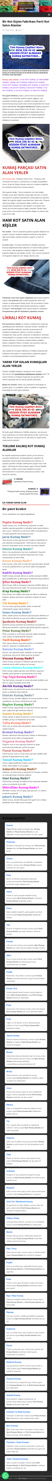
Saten (9, 892)
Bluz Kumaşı (12, 1426)
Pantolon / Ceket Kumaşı (17, 1442)
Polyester (10, 842)
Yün (8, 925)
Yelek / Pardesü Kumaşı (17, 1459)
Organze (10, 1138)
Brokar (9, 1052)
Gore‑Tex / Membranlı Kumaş (19, 1202)
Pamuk (9, 825)
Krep (8, 875)
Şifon (8, 955)
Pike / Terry (11, 1249)
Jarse (8, 1088)
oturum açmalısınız (27, 514)
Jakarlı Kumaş (12, 1036)
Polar (8, 1005)
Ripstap (10, 1312)
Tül (7, 1121)
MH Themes (23, 1478)
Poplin (9, 1263)
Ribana (9, 1105)
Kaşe (8, 1279)
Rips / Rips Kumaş (14, 1296)
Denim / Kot (11, 989)
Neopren (10, 1188)
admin (20, 30)
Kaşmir (9, 941)
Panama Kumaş (13, 1379)
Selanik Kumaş (13, 1395)
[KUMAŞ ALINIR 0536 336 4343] (26, 11)
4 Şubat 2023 (9, 30)
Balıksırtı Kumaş (13, 1362)
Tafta (8, 1155)
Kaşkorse (10, 1329)
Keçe (8, 1019)
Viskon (9, 859)
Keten (9, 908)
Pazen (9, 1345)
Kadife (9, 972)
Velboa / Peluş (12, 1218)
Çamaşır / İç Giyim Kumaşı (18, 1412)
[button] (48, 14)
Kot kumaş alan (8, 179)
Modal (9, 1072)
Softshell (10, 1171)
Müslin (9, 1232)
